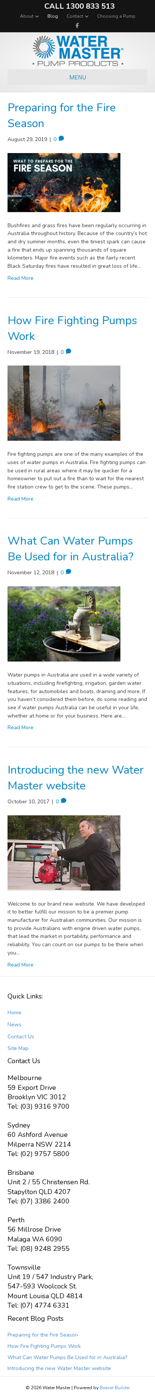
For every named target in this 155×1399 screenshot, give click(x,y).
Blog (52, 16)
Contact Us (21, 1036)
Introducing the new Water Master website (76, 778)
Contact (75, 16)
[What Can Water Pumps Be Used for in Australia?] (64, 623)
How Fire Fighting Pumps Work (44, 1346)
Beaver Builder (115, 1388)
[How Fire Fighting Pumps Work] (64, 403)
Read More (20, 278)
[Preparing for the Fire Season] (64, 182)
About (26, 16)
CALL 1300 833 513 (79, 6)
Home (14, 1012)
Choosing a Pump (116, 16)
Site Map (18, 1048)
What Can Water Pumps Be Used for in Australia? (71, 548)
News (14, 1024)
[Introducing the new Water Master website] (64, 852)
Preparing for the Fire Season (43, 1334)
